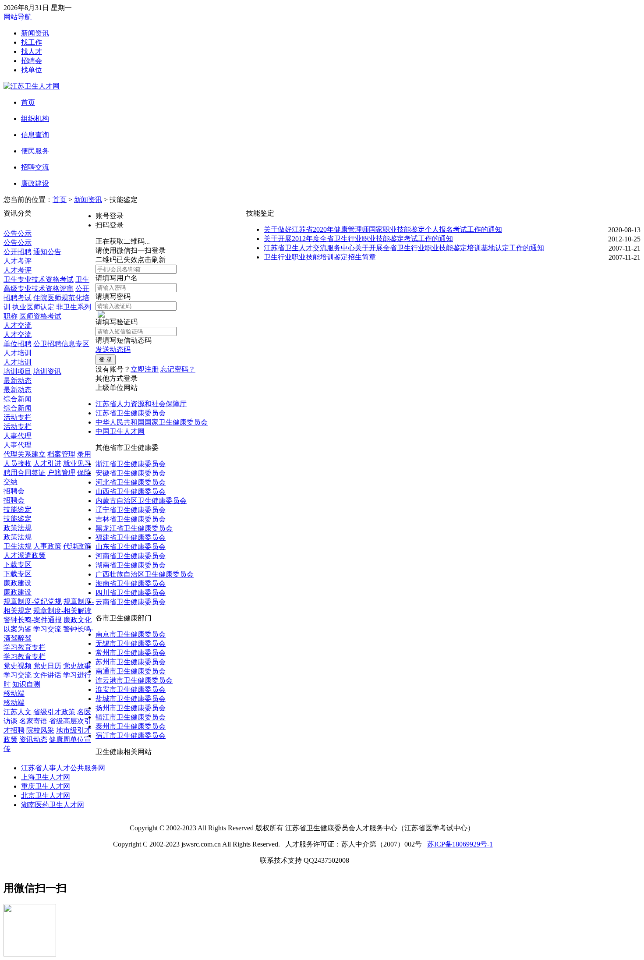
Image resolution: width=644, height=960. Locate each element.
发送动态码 (113, 349)
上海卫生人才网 (45, 777)
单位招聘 (18, 343)
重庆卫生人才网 (45, 786)
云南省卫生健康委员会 (131, 602)
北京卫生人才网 (45, 795)
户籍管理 (61, 472)
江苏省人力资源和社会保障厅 (141, 403)
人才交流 (18, 325)
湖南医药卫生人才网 (52, 804)
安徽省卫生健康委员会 (131, 473)
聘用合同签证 (25, 472)
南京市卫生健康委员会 (131, 634)
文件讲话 (47, 675)
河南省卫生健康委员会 (131, 556)
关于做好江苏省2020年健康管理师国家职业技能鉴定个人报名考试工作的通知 (383, 229)
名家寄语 (33, 721)
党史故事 (77, 666)
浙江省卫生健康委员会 (131, 464)
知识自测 (26, 684)
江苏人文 (18, 712)
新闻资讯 (35, 33)
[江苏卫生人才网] (32, 86)
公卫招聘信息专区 (61, 343)
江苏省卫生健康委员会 (131, 413)
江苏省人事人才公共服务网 (63, 768)
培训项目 (18, 371)
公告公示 (18, 233)
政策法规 (18, 527)
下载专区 (18, 564)
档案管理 (61, 454)
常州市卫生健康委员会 (131, 652)
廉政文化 (78, 619)
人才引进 (47, 463)
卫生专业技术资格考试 (39, 279)
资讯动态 (33, 739)
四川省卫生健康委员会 (131, 592)
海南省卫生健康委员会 (131, 583)
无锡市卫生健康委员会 (131, 643)
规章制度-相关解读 (62, 610)
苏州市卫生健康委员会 (131, 662)
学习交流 (47, 629)
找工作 (31, 42)
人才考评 (18, 261)
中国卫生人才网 (120, 431)
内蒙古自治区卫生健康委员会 (141, 500)
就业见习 (77, 463)
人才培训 (18, 353)
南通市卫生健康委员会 (131, 671)
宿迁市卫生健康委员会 (131, 735)
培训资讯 (47, 371)
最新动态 (18, 380)
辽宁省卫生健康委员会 (131, 510)
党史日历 (47, 666)
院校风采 (40, 730)
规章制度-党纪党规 (33, 601)
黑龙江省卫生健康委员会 (134, 528)
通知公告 (47, 251)
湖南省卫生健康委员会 (131, 565)
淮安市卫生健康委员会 (131, 689)
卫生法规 (18, 546)
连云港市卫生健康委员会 (134, 680)
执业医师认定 (33, 307)
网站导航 (18, 17)
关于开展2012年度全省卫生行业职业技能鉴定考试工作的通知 (358, 238)
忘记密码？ (177, 369)
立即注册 (145, 369)
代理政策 (77, 546)
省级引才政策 (54, 712)
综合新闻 (18, 399)
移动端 (14, 693)
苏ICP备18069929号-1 (460, 844)
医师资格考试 (40, 316)
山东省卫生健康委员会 (131, 546)
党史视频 (18, 666)
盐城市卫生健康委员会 (131, 698)
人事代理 (18, 435)
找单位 (31, 70)
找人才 (31, 51)
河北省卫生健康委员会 (131, 482)
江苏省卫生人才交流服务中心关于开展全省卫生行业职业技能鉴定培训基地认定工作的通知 (404, 248)
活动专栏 (18, 417)
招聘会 (31, 60)
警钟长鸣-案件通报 (33, 619)
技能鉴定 (18, 509)
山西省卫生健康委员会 (131, 491)
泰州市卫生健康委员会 (131, 726)
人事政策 (47, 546)
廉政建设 (18, 583)
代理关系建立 (25, 454)
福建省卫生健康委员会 (131, 537)
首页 (60, 199)
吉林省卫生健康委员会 (131, 519)
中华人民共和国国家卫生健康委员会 (152, 422)
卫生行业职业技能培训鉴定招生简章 (320, 257)
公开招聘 (18, 251)
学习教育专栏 (25, 647)
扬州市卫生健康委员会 (131, 708)
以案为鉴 (18, 629)
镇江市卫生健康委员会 (131, 717)
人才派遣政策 (25, 555)
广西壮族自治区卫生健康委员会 (145, 574)
